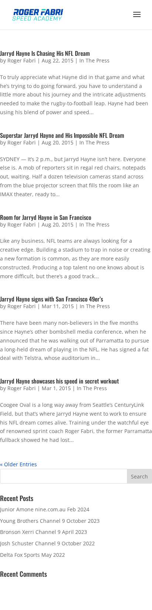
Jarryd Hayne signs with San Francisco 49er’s (51, 298)
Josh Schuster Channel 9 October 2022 (47, 543)
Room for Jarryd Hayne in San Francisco (45, 217)
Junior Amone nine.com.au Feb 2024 (44, 509)
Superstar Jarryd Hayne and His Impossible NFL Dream (62, 135)
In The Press (94, 60)
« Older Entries (18, 464)
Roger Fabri (21, 60)
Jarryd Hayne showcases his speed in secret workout (59, 380)
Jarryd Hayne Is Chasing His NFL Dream (45, 53)
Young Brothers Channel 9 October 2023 (50, 520)
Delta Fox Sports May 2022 (32, 554)
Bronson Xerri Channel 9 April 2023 (43, 531)
